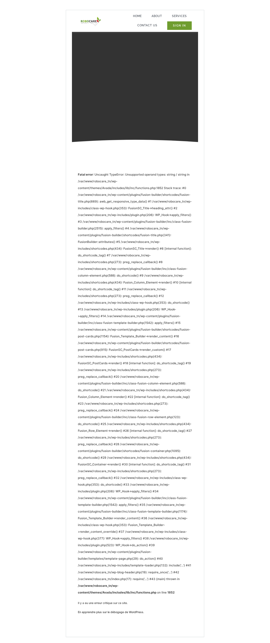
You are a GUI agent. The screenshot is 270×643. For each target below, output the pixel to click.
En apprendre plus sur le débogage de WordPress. (111, 612)
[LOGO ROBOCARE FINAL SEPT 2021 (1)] (90, 18)
